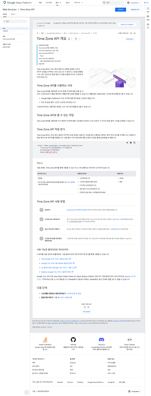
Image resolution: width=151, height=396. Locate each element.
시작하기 (120, 10)
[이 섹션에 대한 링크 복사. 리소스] (45, 163)
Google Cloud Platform (95, 382)
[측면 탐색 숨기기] (26, 392)
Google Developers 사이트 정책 (55, 323)
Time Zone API (27, 9)
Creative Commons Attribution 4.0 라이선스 (73, 321)
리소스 (13, 14)
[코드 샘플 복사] (134, 142)
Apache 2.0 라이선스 (119, 321)
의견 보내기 (129, 39)
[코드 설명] (127, 142)
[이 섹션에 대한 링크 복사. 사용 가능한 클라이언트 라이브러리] (70, 249)
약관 (33, 391)
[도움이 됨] (131, 33)
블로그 (68, 3)
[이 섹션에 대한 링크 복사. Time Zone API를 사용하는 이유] (74, 85)
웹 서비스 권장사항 (65, 297)
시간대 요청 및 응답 (74, 293)
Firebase (80, 382)
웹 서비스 (73, 373)
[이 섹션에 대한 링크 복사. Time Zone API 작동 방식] (67, 129)
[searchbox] (15, 21)
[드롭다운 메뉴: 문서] (61, 2)
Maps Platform (24, 2)
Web (71, 370)
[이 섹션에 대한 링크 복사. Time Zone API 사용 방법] (68, 201)
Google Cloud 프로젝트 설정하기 (77, 210)
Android (73, 363)
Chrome (70, 382)
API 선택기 (35, 366)
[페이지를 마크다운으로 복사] (76, 39)
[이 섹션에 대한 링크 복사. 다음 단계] (49, 288)
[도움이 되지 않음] (134, 33)
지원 (108, 370)
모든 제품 (122, 382)
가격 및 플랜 (111, 363)
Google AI (111, 382)
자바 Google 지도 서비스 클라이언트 (54, 259)
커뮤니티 (77, 3)
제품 (40, 3)
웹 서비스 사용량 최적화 (40, 373)
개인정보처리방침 (43, 391)
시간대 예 (122, 219)
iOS (71, 366)
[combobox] (113, 3)
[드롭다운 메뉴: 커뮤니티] (82, 2)
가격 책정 (49, 3)
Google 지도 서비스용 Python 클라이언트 (56, 263)
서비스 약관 (111, 373)
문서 (57, 3)
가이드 (5, 14)
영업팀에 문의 (135, 10)
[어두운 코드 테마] (131, 142)
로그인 (146, 3)
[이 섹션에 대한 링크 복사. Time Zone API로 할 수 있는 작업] (76, 115)
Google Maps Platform (54, 33)
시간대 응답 (114, 229)
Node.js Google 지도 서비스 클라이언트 (56, 272)
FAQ (33, 363)
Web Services (9, 9)
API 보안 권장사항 (38, 370)
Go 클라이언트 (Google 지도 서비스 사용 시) (57, 268)
